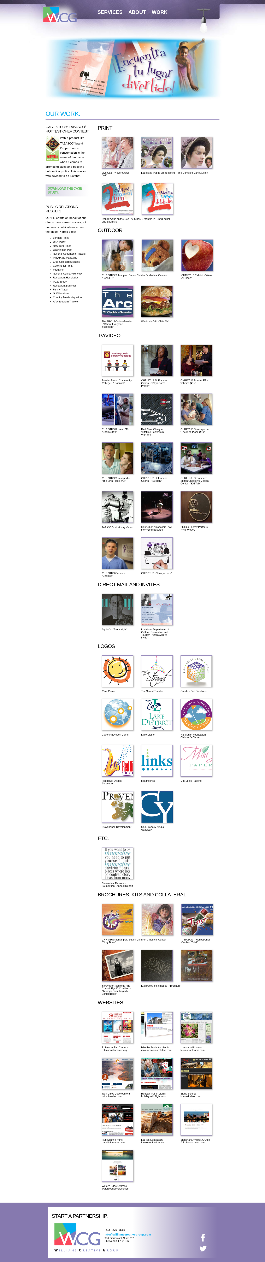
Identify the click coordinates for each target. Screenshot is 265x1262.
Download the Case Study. (65, 190)
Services (110, 12)
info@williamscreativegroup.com (128, 1234)
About (137, 12)
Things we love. (204, 23)
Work (159, 12)
